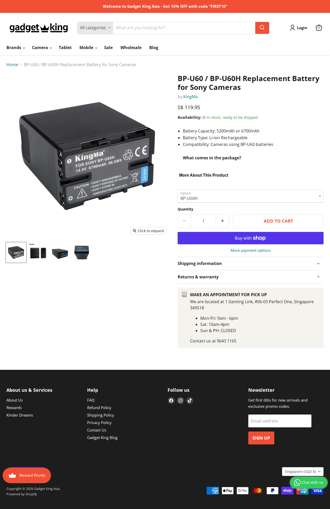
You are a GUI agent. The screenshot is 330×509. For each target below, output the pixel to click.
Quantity (185, 209)
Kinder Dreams (19, 415)
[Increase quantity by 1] (222, 221)
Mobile (86, 47)
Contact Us (96, 430)
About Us (14, 400)
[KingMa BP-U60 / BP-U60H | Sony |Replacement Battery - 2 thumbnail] (38, 252)
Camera (40, 47)
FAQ (91, 400)
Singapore (300, 471)
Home (12, 64)
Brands (14, 47)
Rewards (14, 407)
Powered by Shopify (21, 494)
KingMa (190, 96)
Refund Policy (99, 407)
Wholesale (131, 47)
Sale (108, 47)
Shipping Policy (100, 415)
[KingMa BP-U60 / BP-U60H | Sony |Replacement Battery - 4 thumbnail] (82, 252)
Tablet (65, 47)
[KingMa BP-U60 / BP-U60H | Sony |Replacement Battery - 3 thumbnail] (60, 252)
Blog (153, 47)
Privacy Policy (99, 422)
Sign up (261, 438)
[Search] (262, 28)
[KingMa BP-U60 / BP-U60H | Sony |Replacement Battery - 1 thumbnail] (16, 252)
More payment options (250, 250)
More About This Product (203, 175)
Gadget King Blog (102, 437)
